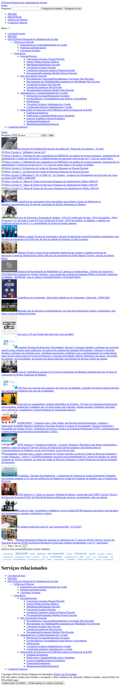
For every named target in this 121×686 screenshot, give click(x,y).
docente (21, 553)
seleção (69, 554)
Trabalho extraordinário (85, 560)
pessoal (41, 553)
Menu (4, 28)
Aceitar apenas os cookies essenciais (46, 683)
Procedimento (19, 559)
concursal (7, 559)
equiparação (8, 557)
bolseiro (110, 554)
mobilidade (56, 556)
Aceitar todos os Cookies (14, 683)
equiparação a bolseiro (23, 557)
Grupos (98, 560)
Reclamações (103, 557)
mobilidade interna (70, 557)
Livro (94, 557)
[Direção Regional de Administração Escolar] (24, 2)
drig (111, 557)
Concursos (8, 553)
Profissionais (108, 559)
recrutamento (56, 553)
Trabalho (71, 559)
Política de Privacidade (65, 674)
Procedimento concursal (36, 560)
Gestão (92, 553)
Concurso (81, 553)
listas (49, 559)
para (32, 553)
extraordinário (59, 560)
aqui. (16, 680)
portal (88, 557)
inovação (101, 554)
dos (82, 556)
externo (36, 557)
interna (45, 557)
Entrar (4, 5)
